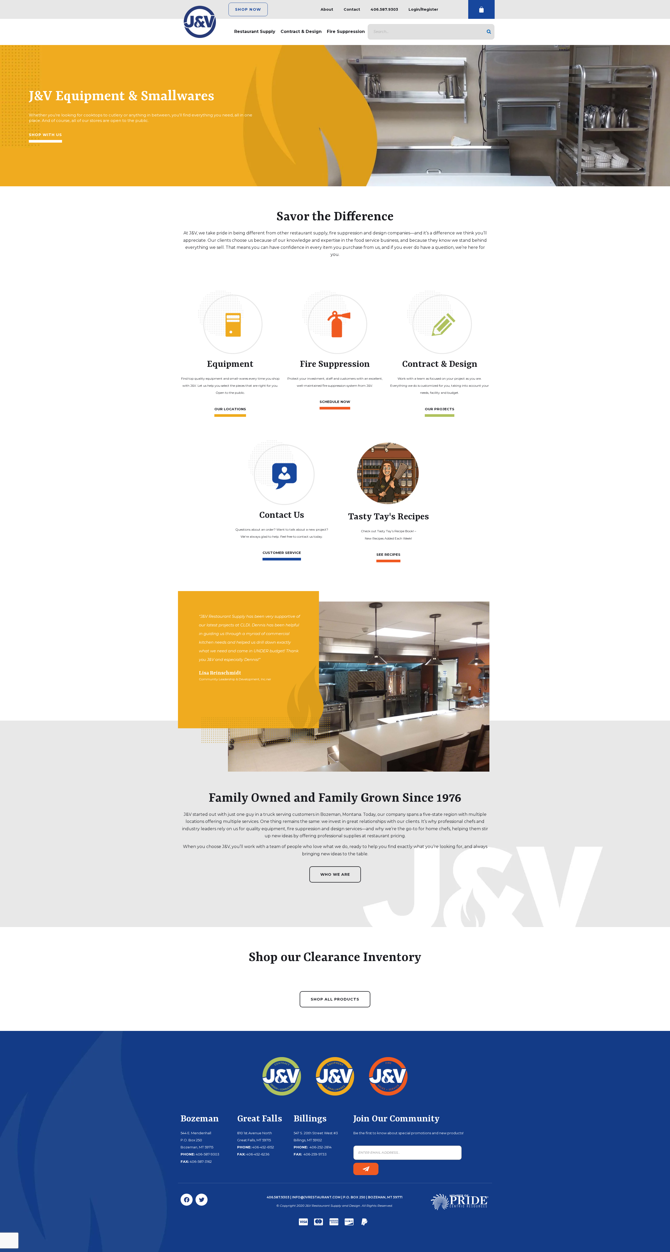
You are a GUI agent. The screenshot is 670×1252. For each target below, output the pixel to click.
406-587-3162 (201, 1161)
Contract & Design (301, 31)
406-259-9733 (315, 1154)
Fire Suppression (346, 31)
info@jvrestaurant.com (316, 1197)
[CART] (481, 9)
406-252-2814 (320, 1147)
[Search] (489, 31)
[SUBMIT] (365, 1169)
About (327, 9)
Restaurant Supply (254, 31)
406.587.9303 (384, 9)
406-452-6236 (257, 1154)
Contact (352, 9)
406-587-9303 (207, 1154)
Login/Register (423, 9)
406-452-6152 (263, 1147)
